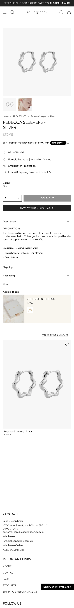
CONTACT (9, 572)
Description (9, 221)
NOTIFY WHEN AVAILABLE (37, 208)
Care (6, 284)
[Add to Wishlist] (67, 344)
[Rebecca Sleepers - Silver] (37, 384)
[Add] (30, 310)
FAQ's (6, 579)
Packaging (9, 275)
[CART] (69, 12)
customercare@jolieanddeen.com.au (23, 531)
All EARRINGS (19, 116)
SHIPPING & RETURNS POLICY (20, 591)
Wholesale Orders (13, 545)
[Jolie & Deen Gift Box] (13, 309)
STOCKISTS (9, 585)
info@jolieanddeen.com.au (18, 540)
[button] (12, 12)
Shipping (8, 267)
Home (5, 116)
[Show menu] (4, 12)
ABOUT (7, 566)
